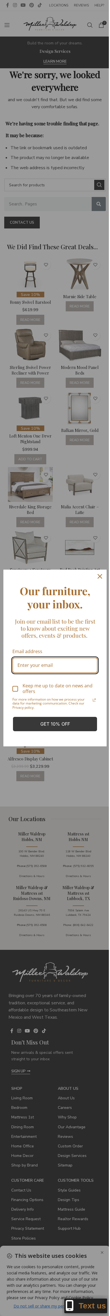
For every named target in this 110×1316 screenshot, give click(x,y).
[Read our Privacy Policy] (94, 700)
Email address (27, 651)
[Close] (100, 576)
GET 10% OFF (55, 724)
